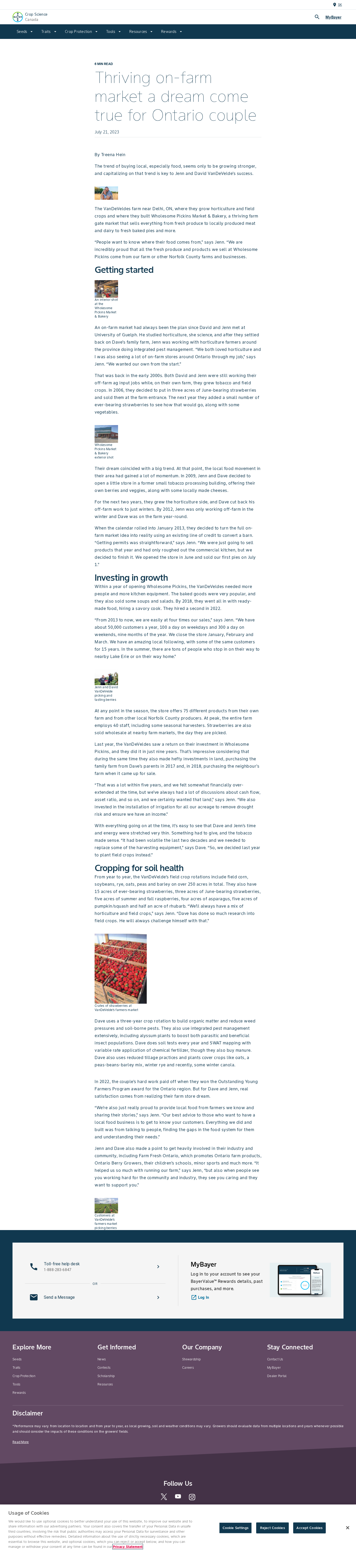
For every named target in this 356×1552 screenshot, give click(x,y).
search (317, 17)
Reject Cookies (272, 1528)
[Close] (347, 1527)
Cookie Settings (235, 1528)
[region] (178, 1528)
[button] (95, 1266)
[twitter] (164, 1499)
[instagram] (192, 1500)
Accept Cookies (309, 1528)
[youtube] (178, 1498)
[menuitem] (25, 31)
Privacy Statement (128, 1546)
